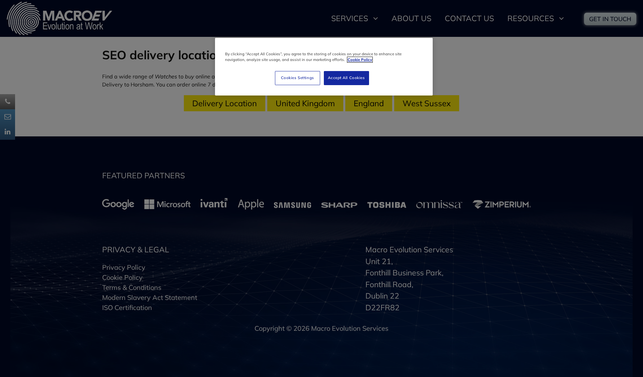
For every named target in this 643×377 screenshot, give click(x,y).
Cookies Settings (297, 77)
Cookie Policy (360, 59)
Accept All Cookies (346, 77)
